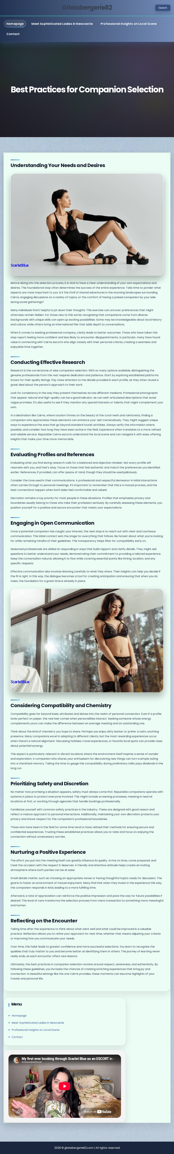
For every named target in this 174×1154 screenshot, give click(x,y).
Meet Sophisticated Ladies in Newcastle (62, 24)
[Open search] (163, 7)
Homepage (15, 24)
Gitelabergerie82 (87, 8)
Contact (13, 34)
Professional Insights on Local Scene (129, 24)
